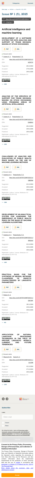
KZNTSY (30, 62)
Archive (12, 9)
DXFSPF (30, 300)
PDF (7, 49)
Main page (4, 9)
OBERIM (30, 180)
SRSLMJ (30, 240)
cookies (18, 462)
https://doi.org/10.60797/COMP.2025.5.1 (21, 360)
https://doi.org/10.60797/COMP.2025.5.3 (21, 237)
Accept (17, 475)
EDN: (4, 22)
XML (18, 49)
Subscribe (17, 439)
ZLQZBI (30, 362)
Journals (30, 3)
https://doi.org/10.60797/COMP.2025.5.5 (21, 59)
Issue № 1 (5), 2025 (21, 9)
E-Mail (3, 412)
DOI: (4, 19)
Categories (16, 3)
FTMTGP (9, 22)
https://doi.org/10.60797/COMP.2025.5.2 (21, 298)
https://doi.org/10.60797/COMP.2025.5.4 (21, 119)
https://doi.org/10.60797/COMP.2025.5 (17, 19)
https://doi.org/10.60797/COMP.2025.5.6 (21, 177)
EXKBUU (30, 122)
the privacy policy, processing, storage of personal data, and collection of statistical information (15, 432)
